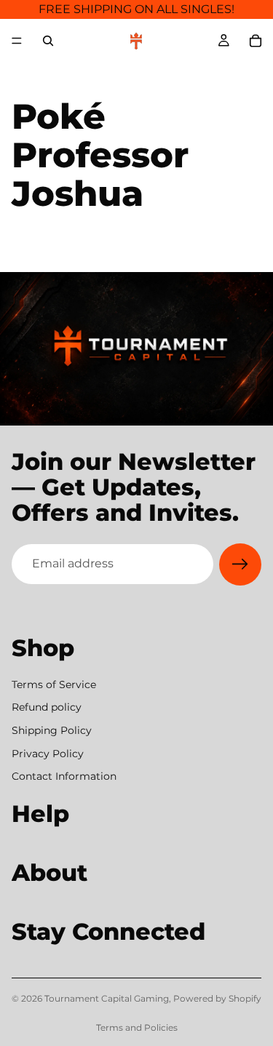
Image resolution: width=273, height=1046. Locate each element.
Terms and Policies (137, 1027)
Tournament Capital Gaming (106, 998)
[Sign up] (240, 564)
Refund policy (47, 707)
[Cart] (256, 41)
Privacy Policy (48, 752)
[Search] (48, 41)
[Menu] (16, 40)
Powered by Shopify (217, 998)
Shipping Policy (52, 730)
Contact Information (64, 776)
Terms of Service (54, 683)
